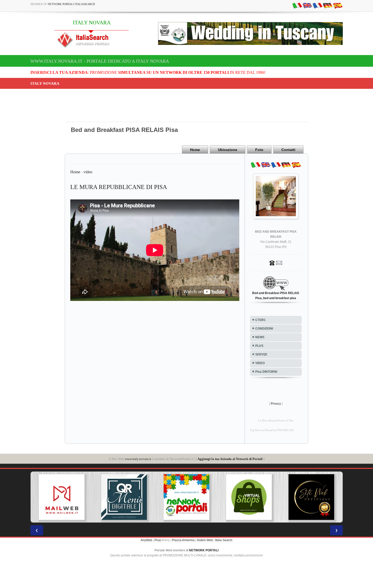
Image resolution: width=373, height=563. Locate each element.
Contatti (288, 150)
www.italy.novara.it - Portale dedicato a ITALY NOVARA (99, 61)
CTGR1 (260, 320)
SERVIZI (261, 354)
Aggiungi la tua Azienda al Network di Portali (230, 459)
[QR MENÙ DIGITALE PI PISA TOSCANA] (124, 497)
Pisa (158, 540)
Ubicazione (227, 150)
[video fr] (317, 5)
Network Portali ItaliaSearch (71, 4)
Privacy (276, 403)
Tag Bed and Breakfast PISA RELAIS (272, 430)
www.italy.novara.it (138, 459)
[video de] (328, 5)
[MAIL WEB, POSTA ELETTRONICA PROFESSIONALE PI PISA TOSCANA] (61, 497)
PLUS (259, 346)
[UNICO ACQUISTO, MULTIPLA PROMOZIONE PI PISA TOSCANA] (186, 497)
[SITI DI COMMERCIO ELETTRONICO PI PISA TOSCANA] (249, 497)
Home (195, 150)
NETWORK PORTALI (203, 550)
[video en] (307, 5)
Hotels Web (205, 540)
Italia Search (223, 540)
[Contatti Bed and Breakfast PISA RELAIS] (275, 262)
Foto (259, 150)
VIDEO (260, 363)
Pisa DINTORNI (266, 371)
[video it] (297, 5)
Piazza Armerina (183, 540)
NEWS (259, 337)
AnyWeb (146, 540)
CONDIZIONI (264, 328)
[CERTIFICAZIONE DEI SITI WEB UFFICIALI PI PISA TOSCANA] (311, 497)
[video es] (338, 5)
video (87, 172)
